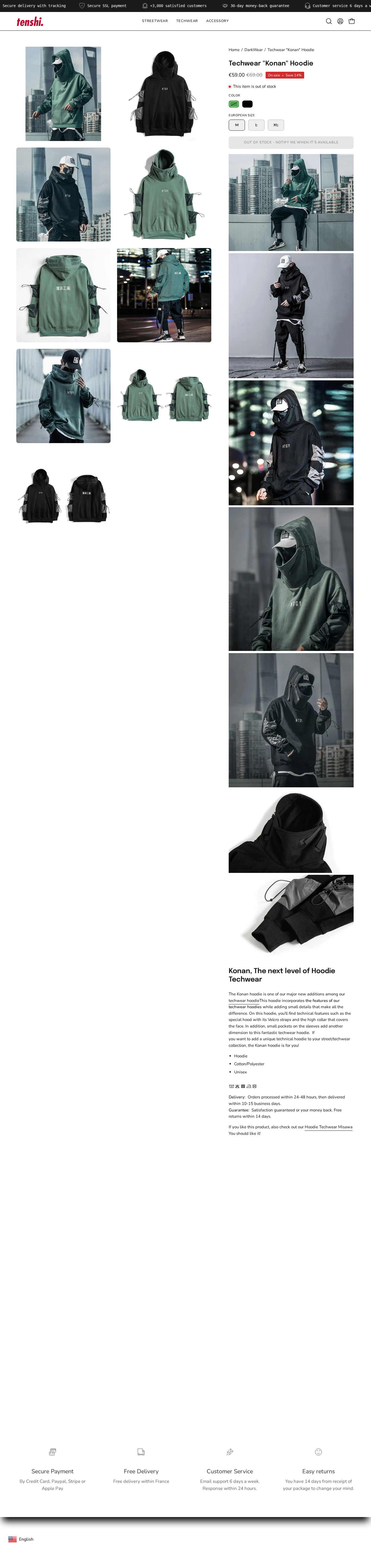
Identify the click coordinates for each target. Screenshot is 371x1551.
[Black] (247, 104)
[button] (187, 21)
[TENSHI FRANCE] (29, 21)
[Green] (234, 104)
